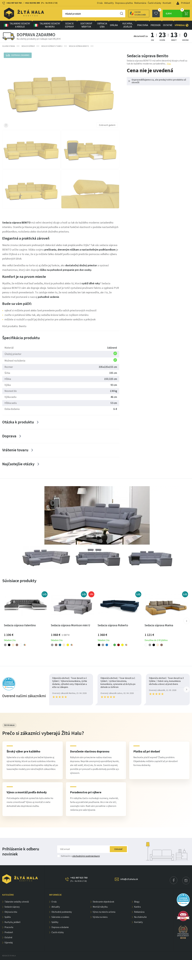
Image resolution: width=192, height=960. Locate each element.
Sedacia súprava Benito (79, 46)
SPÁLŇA (114, 25)
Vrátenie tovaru (15, 450)
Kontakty (138, 922)
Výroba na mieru (100, 917)
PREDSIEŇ (155, 25)
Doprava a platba (124, 3)
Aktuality (109, 3)
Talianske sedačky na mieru (50, 25)
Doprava (9, 436)
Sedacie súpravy (69, 25)
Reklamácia (140, 3)
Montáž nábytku (100, 906)
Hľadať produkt (73, 13)
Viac (169, 63)
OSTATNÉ (167, 25)
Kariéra (137, 906)
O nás (100, 3)
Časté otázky (154, 3)
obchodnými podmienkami (86, 856)
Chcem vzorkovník (140, 13)
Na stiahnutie (140, 917)
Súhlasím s (80, 856)
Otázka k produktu (18, 422)
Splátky (54, 922)
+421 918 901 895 (32, 3)
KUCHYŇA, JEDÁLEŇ (127, 25)
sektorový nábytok (86, 25)
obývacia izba (102, 25)
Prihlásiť (185, 3)
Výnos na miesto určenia (104, 912)
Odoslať (118, 849)
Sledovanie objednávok (103, 901)
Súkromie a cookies (60, 917)
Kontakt (167, 3)
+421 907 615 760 (14, 3)
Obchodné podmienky (61, 912)
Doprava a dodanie (60, 927)
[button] (186, 621)
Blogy (137, 901)
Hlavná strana (8, 46)
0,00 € (174, 12)
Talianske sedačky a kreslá (20, 25)
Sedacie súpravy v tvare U (51, 46)
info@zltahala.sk (129, 879)
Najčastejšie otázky (18, 464)
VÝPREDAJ (181, 25)
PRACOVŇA (142, 25)
